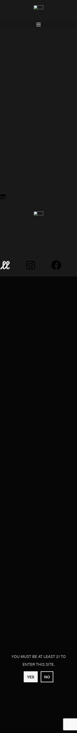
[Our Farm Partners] (38, 92)
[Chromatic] (38, 172)
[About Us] (38, 81)
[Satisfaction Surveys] (38, 124)
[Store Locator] (38, 200)
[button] (38, 24)
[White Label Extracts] (38, 161)
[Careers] (38, 134)
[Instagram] (31, 265)
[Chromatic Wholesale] (38, 113)
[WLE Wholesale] (38, 102)
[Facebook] (56, 265)
